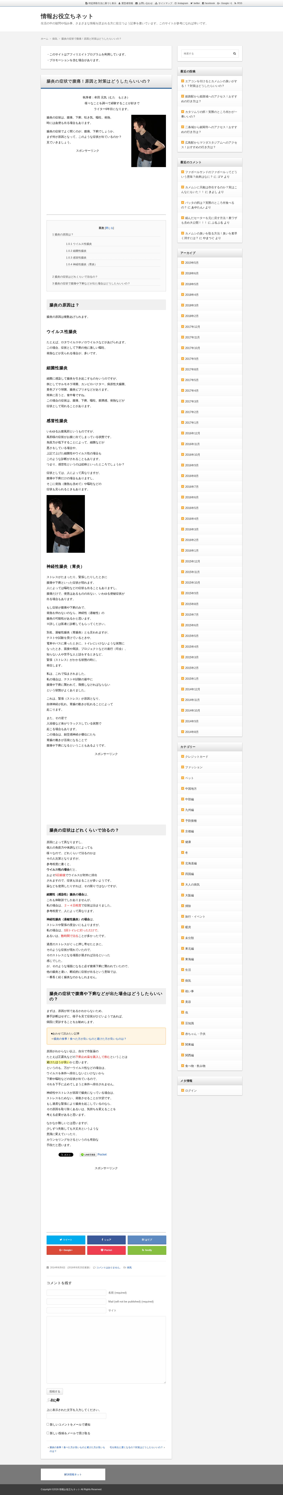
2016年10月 (192, 454)
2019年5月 (192, 262)
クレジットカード (196, 756)
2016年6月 (192, 497)
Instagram (183, 3)
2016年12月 (192, 433)
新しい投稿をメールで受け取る (70, 1433)
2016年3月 (192, 529)
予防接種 (191, 820)
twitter (197, 3)
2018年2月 (192, 316)
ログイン (191, 1090)
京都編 (189, 831)
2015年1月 (192, 678)
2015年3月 (192, 657)
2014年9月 (192, 721)
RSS (239, 3)
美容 (188, 1001)
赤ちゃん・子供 (195, 1033)
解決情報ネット (73, 1474)
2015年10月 (192, 582)
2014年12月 (192, 689)
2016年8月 (192, 475)
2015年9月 (192, 593)
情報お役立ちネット (67, 16)
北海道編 (191, 863)
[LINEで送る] (88, 1154)
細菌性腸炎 (76, 250)
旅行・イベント (195, 916)
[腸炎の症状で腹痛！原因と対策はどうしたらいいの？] (148, 142)
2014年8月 (192, 732)
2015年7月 (192, 614)
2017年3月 (192, 401)
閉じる (109, 227)
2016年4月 (192, 518)
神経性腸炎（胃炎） (81, 264)
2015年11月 (192, 572)
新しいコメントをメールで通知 (70, 1424)
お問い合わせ (146, 3)
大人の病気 (192, 884)
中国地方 (191, 788)
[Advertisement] (106, 199)
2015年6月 (192, 625)
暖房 (188, 927)
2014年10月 (192, 710)
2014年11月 (192, 699)
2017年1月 (192, 422)
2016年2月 (192, 540)
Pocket (102, 1154)
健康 (188, 841)
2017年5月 (192, 380)
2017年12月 (192, 326)
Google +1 (226, 3)
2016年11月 (192, 444)
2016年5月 (192, 508)
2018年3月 (192, 305)
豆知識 (189, 1023)
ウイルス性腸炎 (79, 243)
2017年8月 (192, 369)
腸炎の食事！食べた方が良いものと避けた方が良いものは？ (90, 1038)
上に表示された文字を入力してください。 (74, 1409)
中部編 (189, 799)
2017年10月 (192, 348)
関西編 (189, 1055)
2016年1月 (192, 550)
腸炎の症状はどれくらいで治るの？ (75, 276)
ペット (189, 778)
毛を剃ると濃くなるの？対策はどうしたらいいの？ (136, 1447)
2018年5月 (192, 284)
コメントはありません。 (109, 1267)
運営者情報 (127, 3)
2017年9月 (192, 358)
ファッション (194, 767)
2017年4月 (192, 390)
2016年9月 (192, 465)
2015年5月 (192, 635)
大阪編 (189, 895)
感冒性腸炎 (76, 257)
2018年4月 (192, 294)
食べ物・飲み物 (195, 1065)
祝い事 (189, 991)
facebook (210, 3)
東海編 (189, 959)
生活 (188, 969)
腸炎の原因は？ (63, 234)
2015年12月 (192, 561)
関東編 (189, 1044)
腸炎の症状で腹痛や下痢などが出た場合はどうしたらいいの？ (91, 283)
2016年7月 (192, 486)
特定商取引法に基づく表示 (102, 3)
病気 (129, 1267)
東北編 (189, 948)
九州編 (189, 809)
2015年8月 (192, 604)
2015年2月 (192, 667)
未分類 (189, 938)
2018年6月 (192, 273)
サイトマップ (165, 3)
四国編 (189, 874)
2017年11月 (192, 337)
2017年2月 (192, 412)
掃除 (188, 906)
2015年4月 (192, 646)
